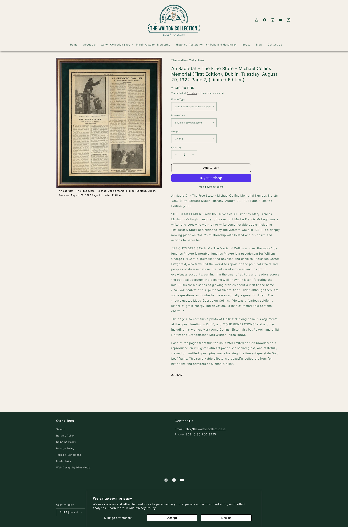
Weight (175, 131)
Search (60, 429)
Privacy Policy (65, 448)
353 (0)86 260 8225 (201, 434)
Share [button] (179, 374)
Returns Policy (65, 435)
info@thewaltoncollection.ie (205, 429)
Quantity (176, 147)
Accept (172, 518)
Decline (226, 518)
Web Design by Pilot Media (73, 467)
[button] (87, 44)
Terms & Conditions (68, 454)
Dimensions (178, 115)
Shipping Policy (66, 441)
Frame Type (178, 99)
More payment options (211, 186)
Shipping (192, 93)
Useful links (63, 461)
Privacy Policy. (145, 508)
